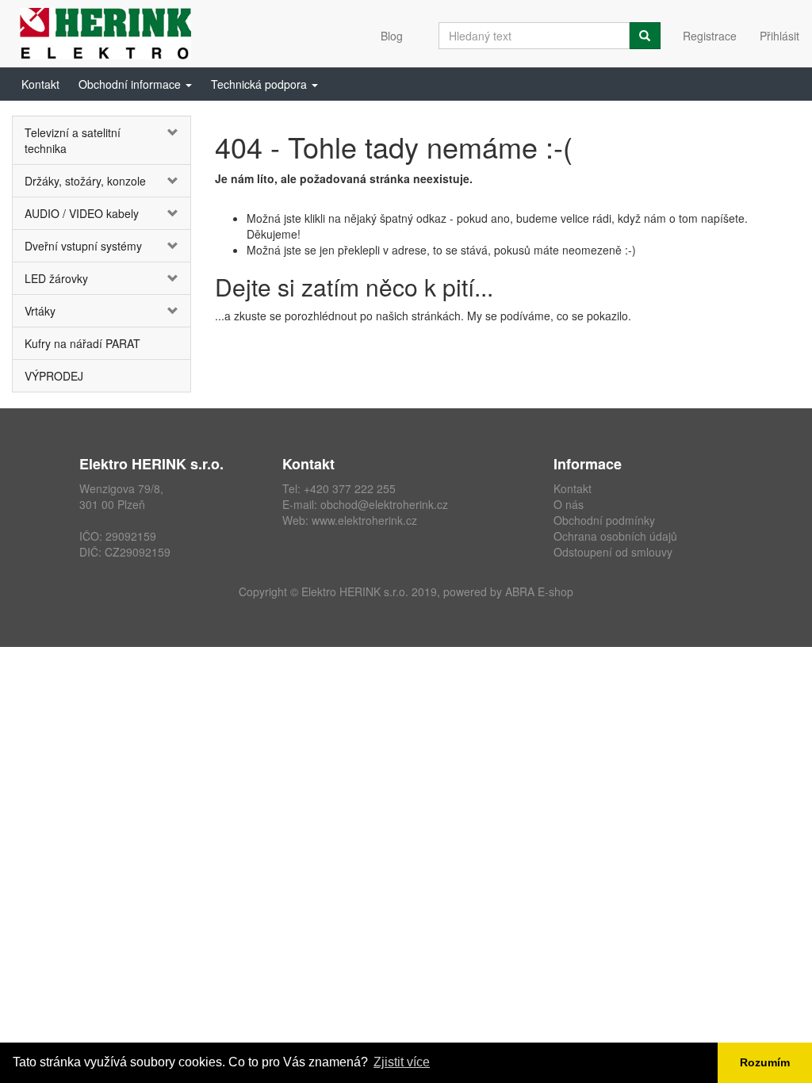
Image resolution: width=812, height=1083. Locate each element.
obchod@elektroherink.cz (384, 504)
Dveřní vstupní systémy (83, 246)
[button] (135, 84)
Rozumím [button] (765, 1062)
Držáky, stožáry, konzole (85, 181)
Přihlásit (779, 36)
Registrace (710, 36)
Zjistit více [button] (401, 1062)
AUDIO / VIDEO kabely (82, 213)
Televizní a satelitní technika (73, 140)
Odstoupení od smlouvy (612, 552)
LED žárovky (56, 278)
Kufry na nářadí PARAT (82, 343)
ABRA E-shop (539, 591)
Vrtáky (40, 311)
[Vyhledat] (645, 35)
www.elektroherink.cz (364, 520)
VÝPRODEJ (54, 376)
